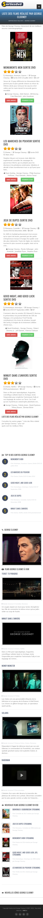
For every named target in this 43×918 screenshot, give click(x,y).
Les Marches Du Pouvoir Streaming (26, 867)
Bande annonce (11, 100)
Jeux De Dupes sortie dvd (17, 220)
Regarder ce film (27, 100)
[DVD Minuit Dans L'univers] (21, 354)
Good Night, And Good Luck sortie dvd (19, 297)
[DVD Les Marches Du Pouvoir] (21, 120)
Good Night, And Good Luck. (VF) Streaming (24, 853)
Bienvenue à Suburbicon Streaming (26, 809)
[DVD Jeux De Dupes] (21, 199)
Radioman (6, 760)
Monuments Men (17, 459)
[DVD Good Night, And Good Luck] (21, 275)
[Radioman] (22, 776)
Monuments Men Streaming (23, 838)
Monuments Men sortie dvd (19, 67)
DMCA (25, 910)
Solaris (5, 712)
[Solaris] (22, 729)
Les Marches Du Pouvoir (20, 472)
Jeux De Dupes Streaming (22, 823)
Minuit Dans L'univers (19, 508)
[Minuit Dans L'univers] (22, 635)
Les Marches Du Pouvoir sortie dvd (21, 142)
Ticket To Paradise (10, 573)
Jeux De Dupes (16, 495)
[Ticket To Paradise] (22, 590)
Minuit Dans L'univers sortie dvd (20, 377)
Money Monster (8, 665)
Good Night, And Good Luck (21, 482)
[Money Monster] (22, 682)
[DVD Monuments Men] (21, 46)
